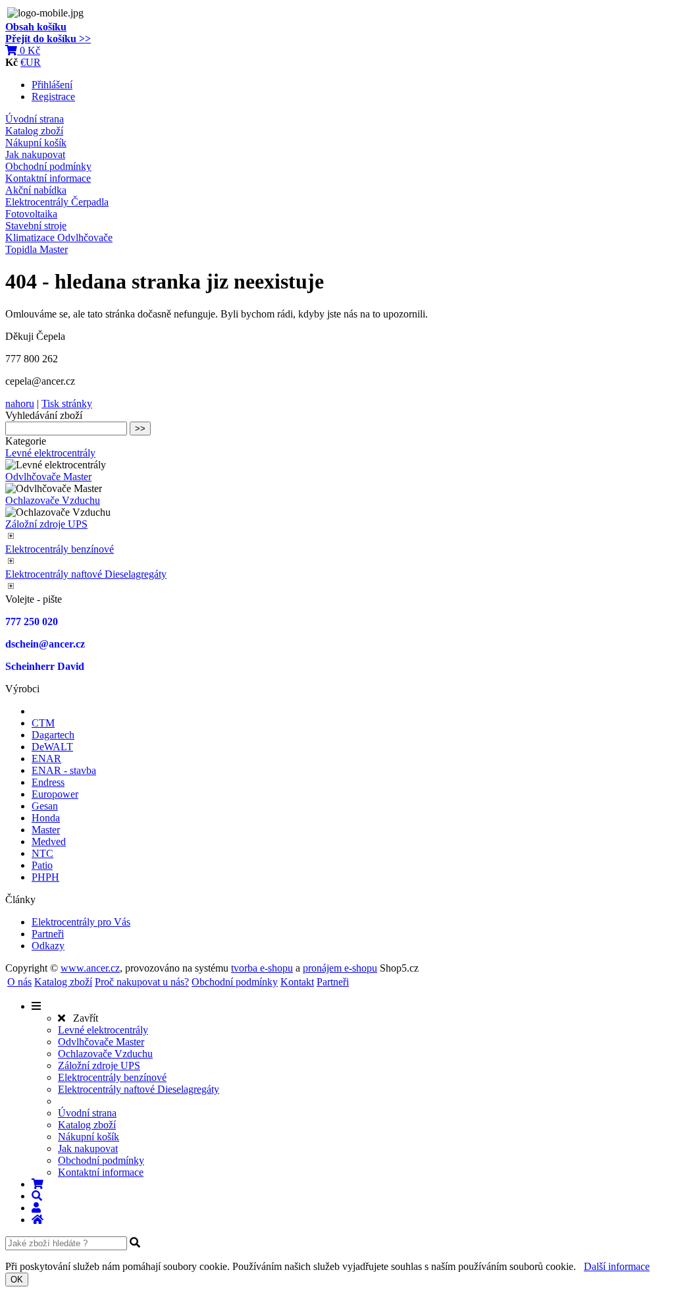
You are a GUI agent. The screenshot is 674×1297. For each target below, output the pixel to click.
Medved (49, 841)
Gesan (45, 806)
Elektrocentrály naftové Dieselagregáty (86, 574)
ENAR (46, 758)
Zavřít (81, 1018)
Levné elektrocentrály (50, 452)
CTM (43, 723)
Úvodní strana (34, 118)
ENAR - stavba (64, 770)
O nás (19, 981)
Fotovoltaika (31, 213)
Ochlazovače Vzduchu (52, 500)
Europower (55, 794)
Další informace (617, 1266)
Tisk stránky (66, 403)
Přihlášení (52, 84)
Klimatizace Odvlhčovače (59, 237)
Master (46, 829)
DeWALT (52, 746)
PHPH (45, 877)
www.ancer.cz (90, 968)
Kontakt (297, 981)
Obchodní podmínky (48, 166)
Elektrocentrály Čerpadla (57, 201)
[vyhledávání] (37, 1195)
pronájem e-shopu (340, 968)
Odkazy (48, 945)
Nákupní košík (35, 142)
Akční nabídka (35, 190)
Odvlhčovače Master (48, 476)
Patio (42, 865)
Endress (48, 782)
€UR (30, 62)
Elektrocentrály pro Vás (81, 921)
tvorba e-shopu (262, 968)
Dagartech (53, 734)
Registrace (53, 96)
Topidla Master (36, 249)
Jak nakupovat (35, 154)
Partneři (48, 933)
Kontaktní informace (48, 178)
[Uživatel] (36, 1207)
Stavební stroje (35, 225)
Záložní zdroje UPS (46, 524)
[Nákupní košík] (37, 1184)
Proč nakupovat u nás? (142, 981)
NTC (42, 853)
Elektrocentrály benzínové (59, 549)
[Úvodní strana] (37, 1219)
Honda (46, 817)
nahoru (19, 403)
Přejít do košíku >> (48, 38)
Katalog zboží (34, 130)
